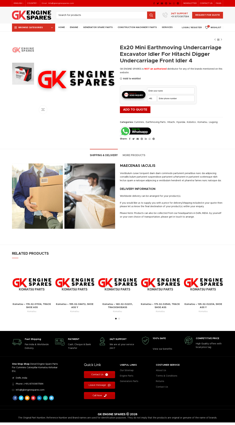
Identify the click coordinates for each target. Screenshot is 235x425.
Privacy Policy (108, 232)
